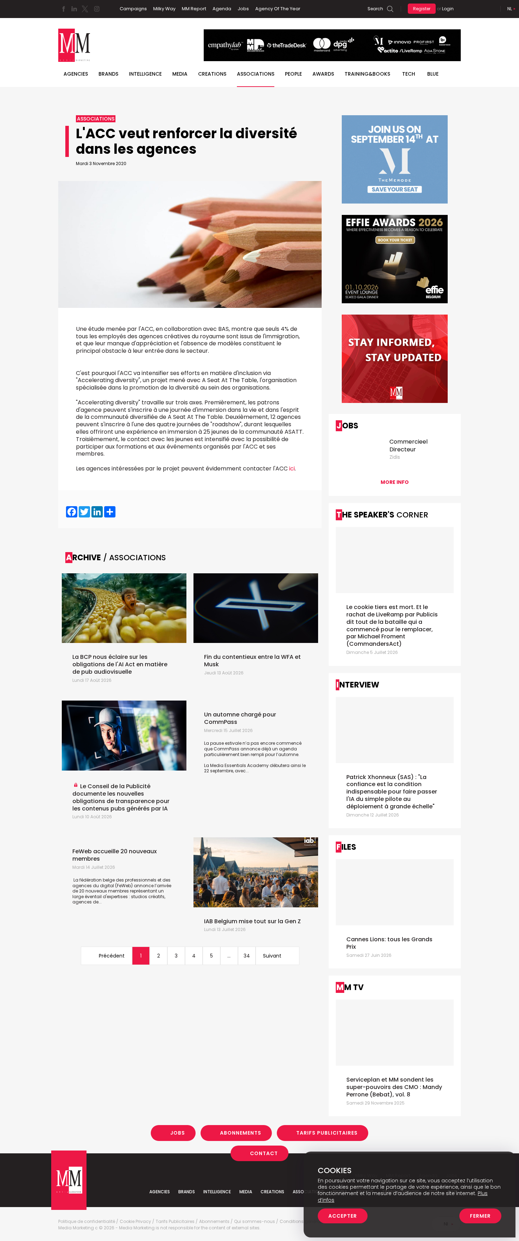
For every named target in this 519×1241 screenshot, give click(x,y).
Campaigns (133, 8)
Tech (408, 73)
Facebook (63, 9)
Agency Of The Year (277, 8)
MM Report (194, 8)
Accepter (342, 1215)
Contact (264, 1153)
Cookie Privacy (135, 1221)
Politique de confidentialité (86, 1221)
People (293, 73)
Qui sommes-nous (254, 1221)
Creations (212, 73)
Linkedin (74, 9)
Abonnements (240, 1132)
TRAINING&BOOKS (367, 73)
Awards (323, 73)
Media (179, 73)
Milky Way (164, 8)
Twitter (84, 9)
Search (375, 9)
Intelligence (145, 73)
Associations (255, 73)
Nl (509, 9)
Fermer (480, 1215)
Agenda (222, 8)
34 (247, 955)
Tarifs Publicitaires (327, 1132)
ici (292, 468)
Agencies (76, 73)
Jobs (243, 8)
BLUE (433, 73)
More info (395, 482)
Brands (108, 73)
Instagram (96, 9)
